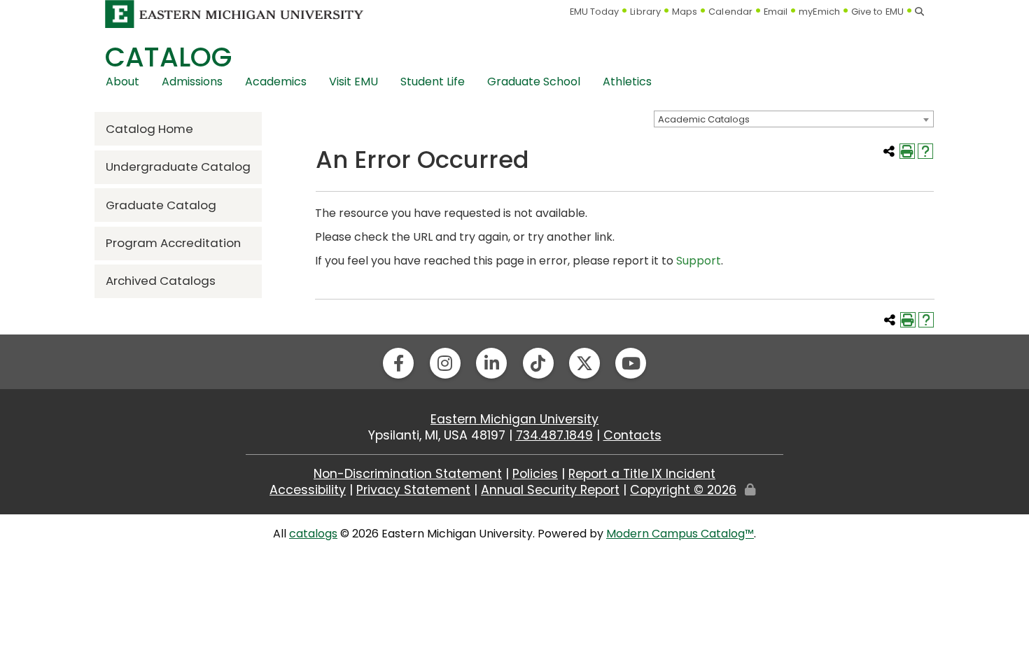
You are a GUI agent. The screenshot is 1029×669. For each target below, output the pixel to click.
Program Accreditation (173, 242)
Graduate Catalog (161, 205)
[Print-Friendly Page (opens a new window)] (907, 151)
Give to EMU (877, 11)
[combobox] (794, 119)
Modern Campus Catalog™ (680, 534)
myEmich (819, 11)
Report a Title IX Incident (641, 473)
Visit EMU (353, 81)
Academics (276, 81)
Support (698, 261)
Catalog (168, 57)
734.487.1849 (554, 435)
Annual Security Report (550, 489)
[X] (584, 363)
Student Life (432, 81)
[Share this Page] (889, 151)
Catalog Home (149, 128)
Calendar (730, 11)
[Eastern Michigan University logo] (234, 14)
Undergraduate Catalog (178, 166)
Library (645, 11)
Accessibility (308, 489)
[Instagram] (445, 363)
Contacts (632, 435)
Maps (684, 11)
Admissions (192, 81)
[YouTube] (630, 363)
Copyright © (683, 489)
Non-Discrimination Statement (408, 473)
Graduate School (533, 81)
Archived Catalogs (161, 280)
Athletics (627, 81)
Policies (535, 473)
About (122, 81)
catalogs (313, 534)
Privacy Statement (413, 489)
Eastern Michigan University (514, 419)
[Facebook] (398, 363)
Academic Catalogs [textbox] (704, 119)
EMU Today (595, 11)
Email (776, 11)
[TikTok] (538, 363)
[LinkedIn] (491, 363)
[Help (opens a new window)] (925, 151)
